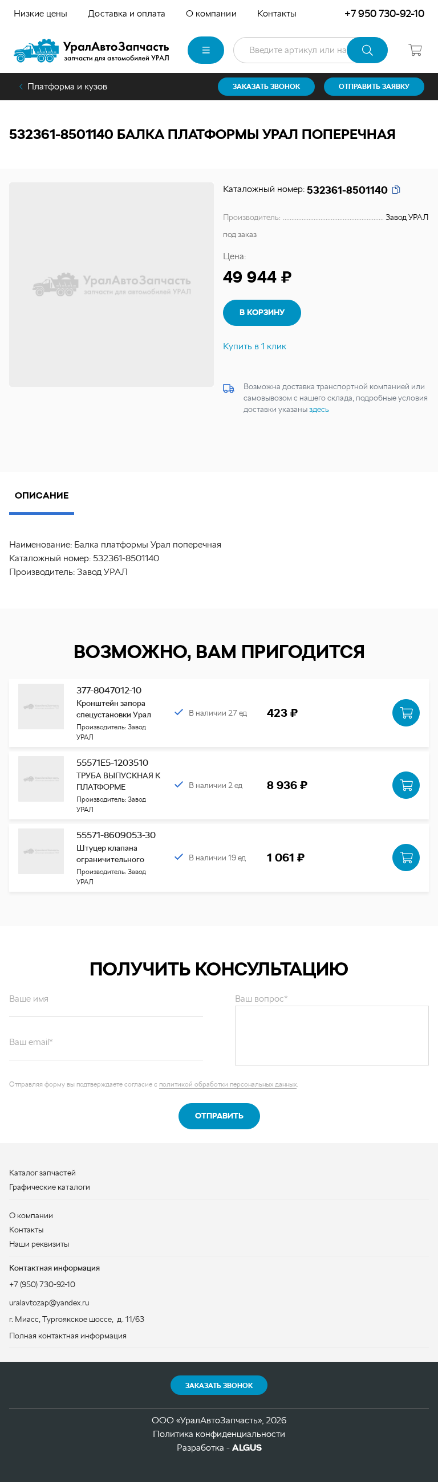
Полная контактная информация (68, 1335)
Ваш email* (31, 1041)
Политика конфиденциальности (219, 1433)
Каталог (206, 50)
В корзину (262, 312)
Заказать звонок (219, 1386)
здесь (319, 409)
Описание (41, 495)
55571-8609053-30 (116, 835)
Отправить (219, 1115)
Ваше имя (28, 998)
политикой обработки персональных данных (228, 1084)
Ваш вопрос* (261, 998)
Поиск (367, 50)
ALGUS (247, 1447)
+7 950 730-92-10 (384, 13)
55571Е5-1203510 (112, 762)
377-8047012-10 (108, 690)
